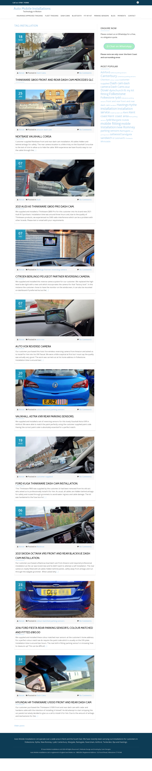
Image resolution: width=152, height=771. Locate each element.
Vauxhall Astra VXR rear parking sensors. (44, 416)
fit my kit (129, 90)
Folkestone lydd (111, 97)
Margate (116, 119)
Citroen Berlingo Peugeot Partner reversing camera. (52, 276)
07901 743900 (24, 3)
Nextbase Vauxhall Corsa (33, 136)
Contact (132, 16)
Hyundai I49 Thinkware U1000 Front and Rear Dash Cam (53, 702)
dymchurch (116, 90)
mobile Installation (116, 125)
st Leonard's (118, 138)
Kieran (22, 73)
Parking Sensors (101, 16)
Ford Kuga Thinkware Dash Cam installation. (46, 483)
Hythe (133, 105)
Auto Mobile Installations (32, 8)
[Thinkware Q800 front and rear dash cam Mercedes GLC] (54, 51)
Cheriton (105, 79)
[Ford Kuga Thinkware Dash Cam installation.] (54, 454)
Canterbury (109, 76)
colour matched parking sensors (50, 409)
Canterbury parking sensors (126, 76)
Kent (126, 112)
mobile (125, 119)
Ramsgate (125, 130)
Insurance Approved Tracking (30, 16)
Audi (39, 199)
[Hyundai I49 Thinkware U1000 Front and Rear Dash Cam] (54, 673)
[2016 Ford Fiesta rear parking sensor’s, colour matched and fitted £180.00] (54, 599)
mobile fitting (111, 123)
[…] (35, 150)
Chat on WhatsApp (119, 47)
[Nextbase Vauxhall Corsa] (54, 108)
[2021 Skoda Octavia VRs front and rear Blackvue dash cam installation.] (54, 524)
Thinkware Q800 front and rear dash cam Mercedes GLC (54, 79)
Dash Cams (65, 16)
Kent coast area (118, 116)
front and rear (113, 101)
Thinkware (129, 138)
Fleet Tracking (51, 16)
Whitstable (105, 141)
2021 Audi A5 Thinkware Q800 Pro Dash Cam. (44, 206)
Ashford (105, 72)
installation (109, 108)
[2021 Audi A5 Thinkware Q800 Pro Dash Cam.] (54, 178)
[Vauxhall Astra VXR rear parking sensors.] (54, 388)
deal (127, 86)
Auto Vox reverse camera (33, 346)
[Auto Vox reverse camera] (54, 318)
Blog (113, 16)
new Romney (125, 127)
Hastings (122, 105)
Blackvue (40, 546)
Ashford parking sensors (118, 73)
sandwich (106, 138)
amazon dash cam (44, 129)
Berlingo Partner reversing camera (52, 269)
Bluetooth (77, 16)
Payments (122, 16)
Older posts (19, 725)
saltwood (115, 134)
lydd (108, 120)
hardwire (113, 105)
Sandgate (126, 134)
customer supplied (45, 476)
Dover (105, 90)
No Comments (85, 73)
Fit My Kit (88, 16)
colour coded (114, 80)
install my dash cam (116, 113)
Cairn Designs (106, 749)
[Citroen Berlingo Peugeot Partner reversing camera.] (54, 248)
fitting (105, 94)
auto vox (40, 339)
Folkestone (117, 94)
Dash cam (116, 83)
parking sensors (110, 130)
